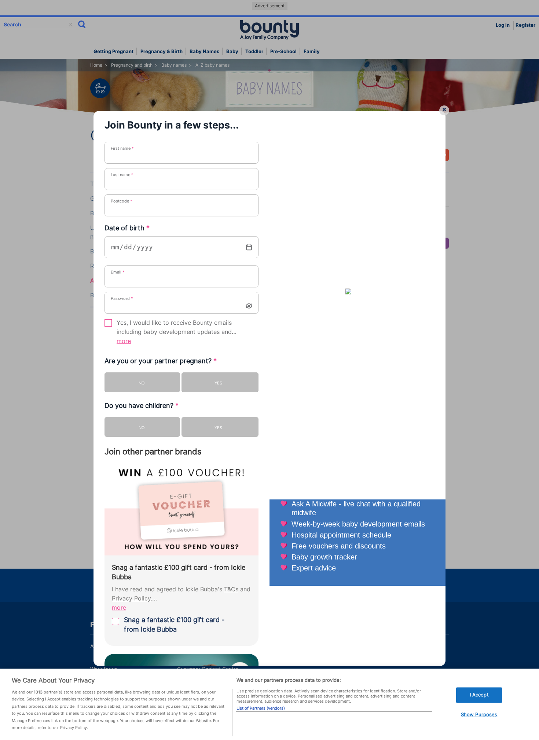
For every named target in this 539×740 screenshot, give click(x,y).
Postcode (121, 201)
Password (122, 298)
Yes (218, 383)
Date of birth (127, 228)
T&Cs (231, 589)
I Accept (479, 695)
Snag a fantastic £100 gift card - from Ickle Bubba (174, 624)
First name (122, 148)
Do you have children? (141, 405)
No (141, 383)
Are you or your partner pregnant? (160, 361)
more (124, 341)
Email (118, 272)
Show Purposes (479, 714)
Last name (122, 174)
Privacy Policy (131, 598)
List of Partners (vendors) (260, 708)
